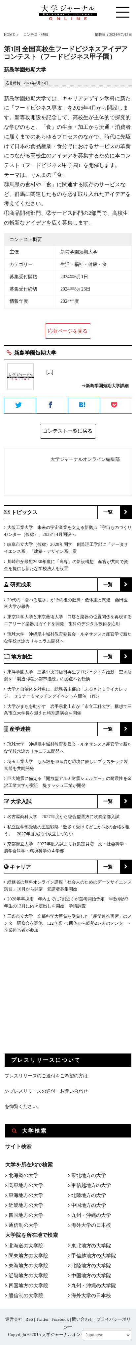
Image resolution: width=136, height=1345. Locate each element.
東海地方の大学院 (28, 1265)
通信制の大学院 (26, 1295)
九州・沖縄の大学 (91, 1215)
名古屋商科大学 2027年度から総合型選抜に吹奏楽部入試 (63, 816)
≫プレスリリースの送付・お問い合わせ (46, 1091)
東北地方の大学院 (91, 1245)
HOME (9, 35)
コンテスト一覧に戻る (67, 431)
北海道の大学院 (26, 1245)
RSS (29, 1319)
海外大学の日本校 (91, 1225)
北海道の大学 (23, 1175)
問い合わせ (82, 1319)
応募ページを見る (67, 331)
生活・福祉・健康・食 (83, 264)
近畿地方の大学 (26, 1205)
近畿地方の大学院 (28, 1275)
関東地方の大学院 (28, 1255)
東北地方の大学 (88, 1175)
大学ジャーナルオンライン (67, 1334)
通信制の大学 (23, 1225)
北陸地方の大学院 (91, 1265)
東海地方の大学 (26, 1195)
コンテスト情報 (36, 35)
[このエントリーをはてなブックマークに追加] (84, 406)
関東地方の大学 (26, 1185)
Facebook (60, 1319)
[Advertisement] (54, 998)
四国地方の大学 (26, 1215)
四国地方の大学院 (28, 1285)
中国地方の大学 (88, 1205)
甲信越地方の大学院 (93, 1255)
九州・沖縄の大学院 (93, 1285)
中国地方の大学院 (91, 1275)
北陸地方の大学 (88, 1195)
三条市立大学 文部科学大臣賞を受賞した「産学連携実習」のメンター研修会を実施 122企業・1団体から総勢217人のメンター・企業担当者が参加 (68, 923)
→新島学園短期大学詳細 (105, 386)
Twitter (42, 1319)
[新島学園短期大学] (20, 378)
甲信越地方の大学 (91, 1185)
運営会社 (13, 1319)
